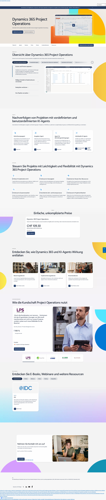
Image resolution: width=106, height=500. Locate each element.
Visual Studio (18, 494)
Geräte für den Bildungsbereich (19, 492)
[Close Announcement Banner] (92, 7)
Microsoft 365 (37, 490)
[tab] (20, 62)
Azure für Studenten (92, 492)
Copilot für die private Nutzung (28, 490)
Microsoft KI (2, 493)
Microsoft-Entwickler (55, 493)
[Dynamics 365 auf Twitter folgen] (23, 487)
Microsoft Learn (62, 493)
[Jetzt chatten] (104, 249)
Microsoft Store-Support (76, 490)
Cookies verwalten (41, 499)
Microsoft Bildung (9, 492)
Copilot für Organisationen (16, 490)
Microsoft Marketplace (95, 493)
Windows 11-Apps (55, 490)
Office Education (51, 492)
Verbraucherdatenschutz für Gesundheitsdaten (9, 499)
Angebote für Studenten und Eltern (81, 492)
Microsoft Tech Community (85, 493)
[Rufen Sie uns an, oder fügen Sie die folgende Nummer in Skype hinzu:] (104, 251)
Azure (13, 493)
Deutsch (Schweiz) (3, 496)
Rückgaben (83, 490)
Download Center (67, 490)
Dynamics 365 (18, 493)
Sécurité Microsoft (8, 493)
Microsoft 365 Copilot (39, 493)
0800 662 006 (30, 459)
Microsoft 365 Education (43, 492)
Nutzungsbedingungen (49, 499)
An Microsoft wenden (23, 499)
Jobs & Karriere (24, 494)
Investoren (51, 494)
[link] (14, 46)
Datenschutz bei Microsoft (43, 494)
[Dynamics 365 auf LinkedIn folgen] (26, 487)
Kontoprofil (61, 490)
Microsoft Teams (47, 493)
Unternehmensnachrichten (32, 494)
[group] (52, 329)
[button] (73, 25)
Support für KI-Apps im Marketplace (73, 493)
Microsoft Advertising (31, 493)
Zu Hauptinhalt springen (5, 0)
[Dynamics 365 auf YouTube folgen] (29, 487)
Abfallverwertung (98, 490)
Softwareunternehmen (10, 494)
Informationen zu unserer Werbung (67, 499)
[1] (12, 477)
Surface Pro (2, 490)
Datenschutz (34, 499)
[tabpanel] (52, 85)
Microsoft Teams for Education (32, 492)
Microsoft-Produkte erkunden (46, 490)
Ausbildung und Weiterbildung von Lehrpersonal (64, 492)
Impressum (29, 499)
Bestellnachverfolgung (90, 490)
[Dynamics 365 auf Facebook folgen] (32, 487)
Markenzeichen (57, 499)
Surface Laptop (8, 490)
